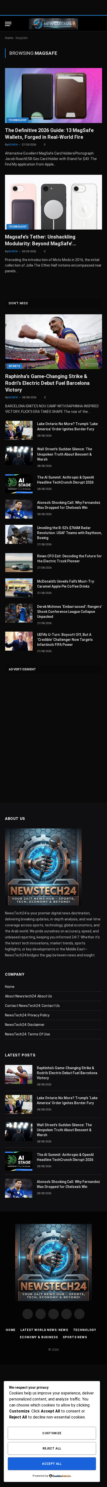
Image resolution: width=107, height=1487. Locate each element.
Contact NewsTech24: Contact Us (32, 1006)
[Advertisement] (53, 734)
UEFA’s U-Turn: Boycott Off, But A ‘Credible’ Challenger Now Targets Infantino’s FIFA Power (65, 640)
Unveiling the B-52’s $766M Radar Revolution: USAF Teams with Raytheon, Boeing (69, 533)
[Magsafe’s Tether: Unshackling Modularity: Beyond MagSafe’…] (53, 202)
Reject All (52, 1448)
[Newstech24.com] (53, 24)
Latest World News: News (44, 1330)
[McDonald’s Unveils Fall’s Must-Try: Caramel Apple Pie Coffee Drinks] (19, 587)
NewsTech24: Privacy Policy (27, 1015)
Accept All (52, 1463)
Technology (17, 120)
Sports (14, 366)
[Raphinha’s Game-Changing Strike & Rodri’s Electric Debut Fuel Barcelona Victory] (53, 341)
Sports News (75, 1337)
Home (9, 38)
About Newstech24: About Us (28, 996)
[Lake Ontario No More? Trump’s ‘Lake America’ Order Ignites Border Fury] (19, 430)
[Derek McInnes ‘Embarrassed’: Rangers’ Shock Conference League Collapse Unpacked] (19, 613)
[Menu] (8, 24)
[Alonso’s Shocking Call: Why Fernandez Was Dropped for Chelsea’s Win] (19, 509)
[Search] (99, 24)
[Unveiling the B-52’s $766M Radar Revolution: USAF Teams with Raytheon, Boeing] (19, 534)
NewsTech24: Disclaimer (25, 1025)
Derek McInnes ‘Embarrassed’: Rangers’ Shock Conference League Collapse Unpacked (69, 612)
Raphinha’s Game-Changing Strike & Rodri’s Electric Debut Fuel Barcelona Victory (47, 383)
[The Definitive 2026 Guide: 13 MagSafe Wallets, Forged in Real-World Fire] (53, 95)
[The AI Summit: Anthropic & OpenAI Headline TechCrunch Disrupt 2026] (19, 483)
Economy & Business (39, 1337)
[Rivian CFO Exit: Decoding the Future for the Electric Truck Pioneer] (19, 562)
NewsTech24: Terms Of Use (27, 1034)
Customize (51, 1433)
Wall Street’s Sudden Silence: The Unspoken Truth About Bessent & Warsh (64, 454)
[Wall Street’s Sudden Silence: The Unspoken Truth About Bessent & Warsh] (19, 455)
